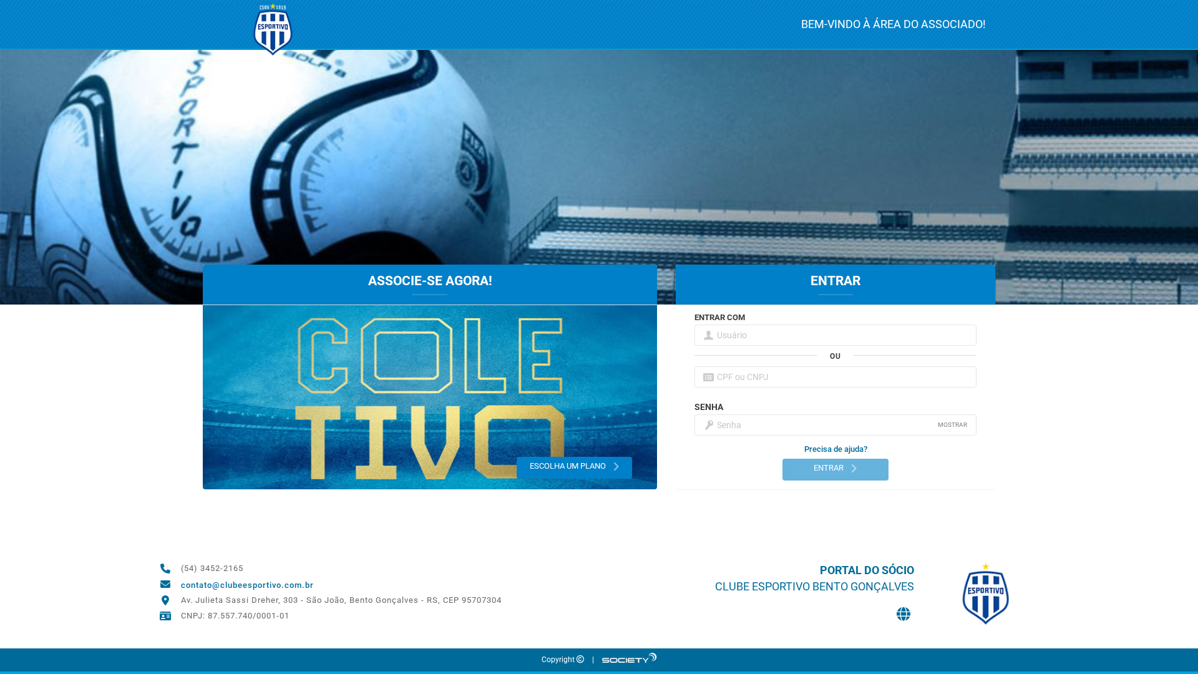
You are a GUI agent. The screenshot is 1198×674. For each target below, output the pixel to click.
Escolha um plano (569, 466)
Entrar (829, 467)
